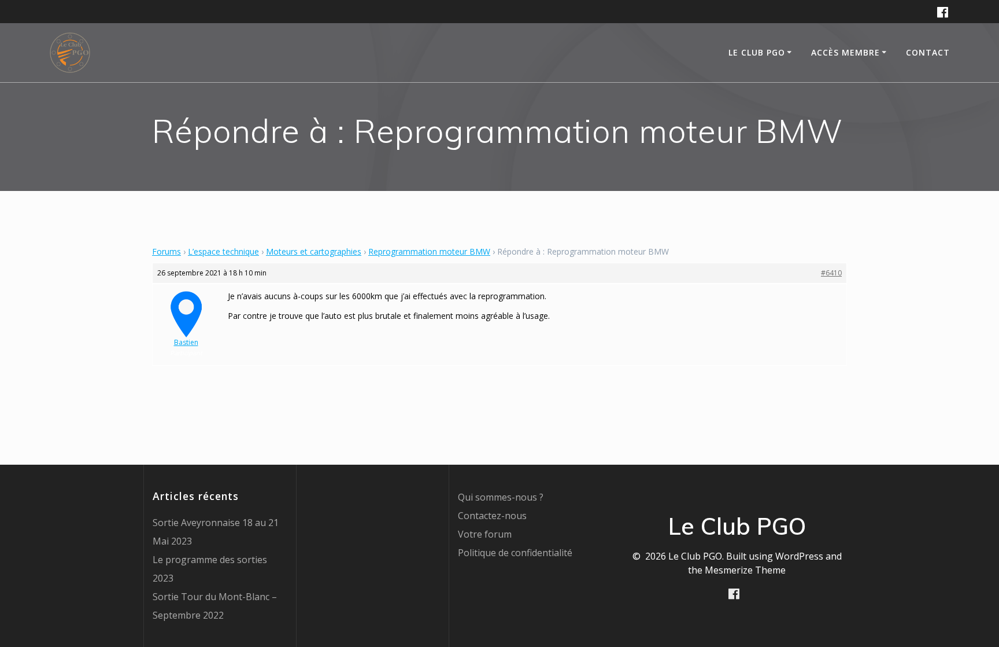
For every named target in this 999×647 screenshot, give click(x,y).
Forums (166, 251)
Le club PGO (756, 52)
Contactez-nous (492, 515)
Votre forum (485, 534)
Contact (928, 52)
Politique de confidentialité (515, 552)
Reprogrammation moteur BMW (429, 251)
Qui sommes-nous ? (500, 497)
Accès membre (845, 52)
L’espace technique (223, 251)
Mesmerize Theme (745, 570)
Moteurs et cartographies (313, 251)
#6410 (831, 273)
